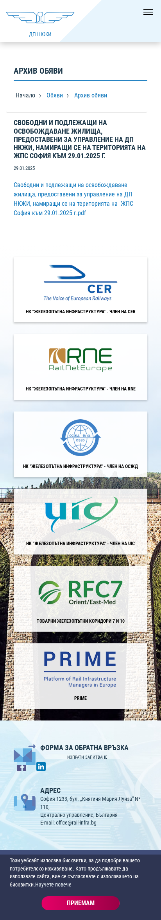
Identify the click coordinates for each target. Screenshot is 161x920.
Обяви (55, 95)
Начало (25, 95)
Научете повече (53, 884)
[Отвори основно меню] (145, 15)
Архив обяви (90, 95)
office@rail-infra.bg (76, 822)
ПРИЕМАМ (81, 903)
